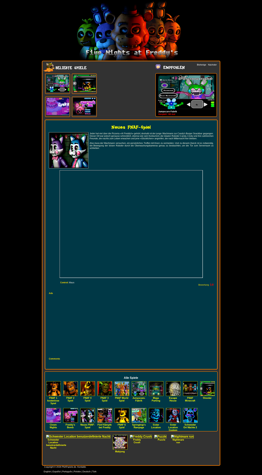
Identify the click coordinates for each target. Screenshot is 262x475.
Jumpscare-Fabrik (167, 111)
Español (57, 471)
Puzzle (161, 439)
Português (67, 471)
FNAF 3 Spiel (105, 399)
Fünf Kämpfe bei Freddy (104, 426)
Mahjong (120, 451)
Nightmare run (178, 441)
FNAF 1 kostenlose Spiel (53, 401)
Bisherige (201, 65)
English (47, 471)
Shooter (207, 398)
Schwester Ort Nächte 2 (190, 426)
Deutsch (87, 471)
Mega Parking (156, 399)
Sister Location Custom (173, 427)
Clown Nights (53, 426)
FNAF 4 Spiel (87, 399)
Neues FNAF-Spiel (87, 426)
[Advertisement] (126, 93)
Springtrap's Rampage (139, 426)
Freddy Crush (137, 441)
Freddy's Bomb (70, 426)
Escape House (173, 399)
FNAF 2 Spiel (70, 399)
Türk (94, 471)
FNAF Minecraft (190, 399)
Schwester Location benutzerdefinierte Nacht (56, 443)
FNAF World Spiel (121, 399)
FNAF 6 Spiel (122, 426)
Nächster (212, 65)
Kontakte (81, 467)
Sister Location (156, 426)
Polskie (77, 471)
